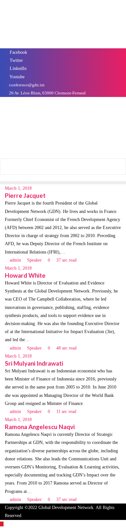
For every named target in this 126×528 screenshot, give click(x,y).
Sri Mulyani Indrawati (34, 363)
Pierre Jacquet (25, 195)
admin (15, 260)
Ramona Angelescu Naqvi (40, 426)
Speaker (34, 260)
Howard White (25, 275)
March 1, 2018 (18, 188)
